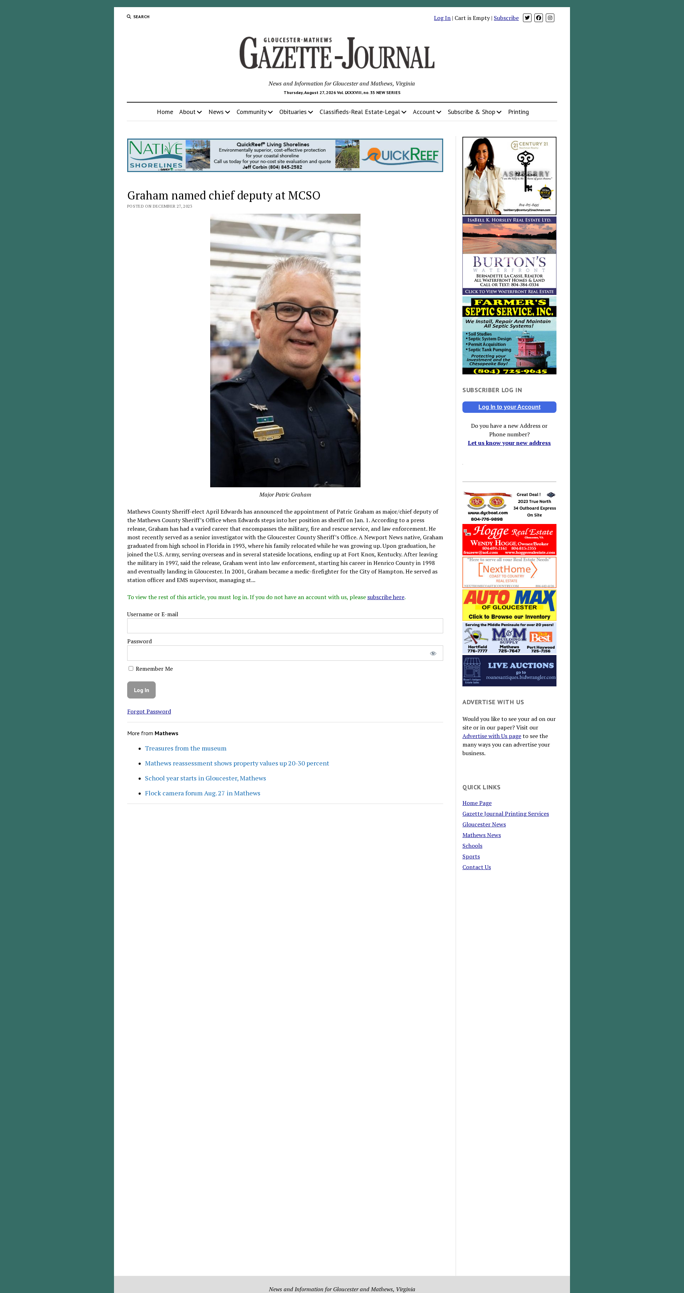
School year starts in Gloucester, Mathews (205, 778)
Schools (472, 846)
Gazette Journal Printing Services (505, 813)
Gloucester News (484, 824)
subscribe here (385, 597)
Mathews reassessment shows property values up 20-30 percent (237, 763)
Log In (442, 18)
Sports (471, 856)
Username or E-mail (152, 614)
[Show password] (433, 653)
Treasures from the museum (186, 748)
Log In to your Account (509, 407)
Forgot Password (149, 711)
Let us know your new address (509, 443)
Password (139, 641)
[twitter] (527, 18)
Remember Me (153, 669)
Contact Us (476, 867)
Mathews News (481, 835)
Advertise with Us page (491, 736)
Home (165, 112)
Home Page (477, 803)
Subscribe (506, 18)
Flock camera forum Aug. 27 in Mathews (202, 793)
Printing (518, 112)
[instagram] (550, 18)
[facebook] (538, 18)
